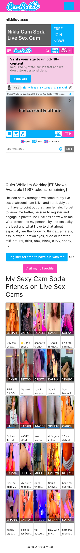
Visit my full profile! (40, 268)
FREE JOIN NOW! (59, 35)
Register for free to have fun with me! (37, 257)
